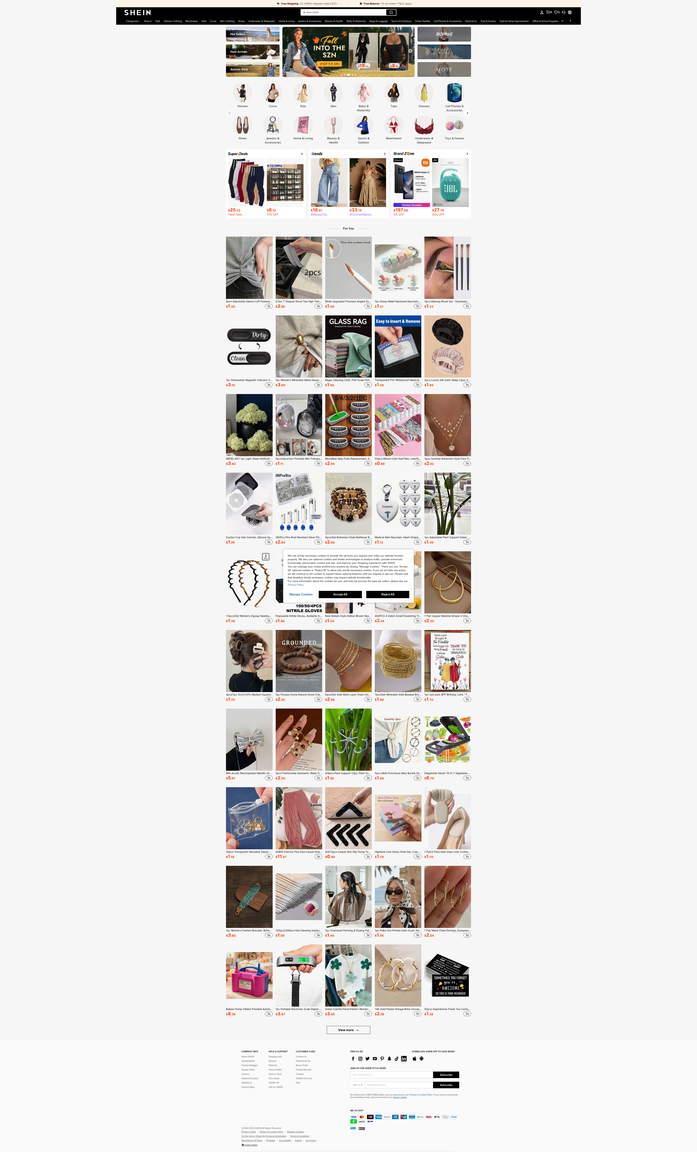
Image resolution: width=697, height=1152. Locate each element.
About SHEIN (247, 1056)
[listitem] (249, 273)
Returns (272, 1061)
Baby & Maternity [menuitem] (356, 21)
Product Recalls (303, 1069)
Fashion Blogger (249, 1065)
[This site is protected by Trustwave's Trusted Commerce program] (353, 1128)
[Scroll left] (566, 21)
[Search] (391, 12)
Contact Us (301, 1056)
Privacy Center (248, 1132)
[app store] (414, 1060)
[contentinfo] (404, 1119)
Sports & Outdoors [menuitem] (401, 21)
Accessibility (285, 1140)
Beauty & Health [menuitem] (334, 21)
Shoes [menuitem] (241, 21)
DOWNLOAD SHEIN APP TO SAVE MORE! (433, 1051)
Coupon (300, 1074)
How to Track (275, 1074)
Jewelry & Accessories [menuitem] (309, 21)
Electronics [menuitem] (471, 21)
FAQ (298, 1083)
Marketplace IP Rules (251, 1140)
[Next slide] (410, 51)
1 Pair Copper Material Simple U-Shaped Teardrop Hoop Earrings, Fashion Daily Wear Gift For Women (447, 615)
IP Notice (270, 1140)
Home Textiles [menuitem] (422, 21)
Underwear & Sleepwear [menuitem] (261, 21)
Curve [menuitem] (213, 21)
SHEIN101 (246, 1083)
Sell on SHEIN (276, 1087)
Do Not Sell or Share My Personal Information (263, 1136)
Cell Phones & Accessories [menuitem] (448, 21)
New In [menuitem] (148, 21)
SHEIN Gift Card (304, 1078)
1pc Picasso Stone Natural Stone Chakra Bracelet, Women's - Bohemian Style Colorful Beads (299, 694)
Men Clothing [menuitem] (227, 21)
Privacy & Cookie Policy (421, 1095)
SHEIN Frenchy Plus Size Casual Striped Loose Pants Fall (299, 851)
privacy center (400, 1097)
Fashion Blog (247, 1087)
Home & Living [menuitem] (286, 21)
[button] (563, 12)
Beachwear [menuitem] (192, 21)
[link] (232, 3)
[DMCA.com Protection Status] (361, 1128)
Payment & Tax (303, 1061)
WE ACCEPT (356, 1111)
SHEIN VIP (274, 1083)
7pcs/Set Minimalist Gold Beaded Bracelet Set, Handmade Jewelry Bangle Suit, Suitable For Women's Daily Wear (398, 694)
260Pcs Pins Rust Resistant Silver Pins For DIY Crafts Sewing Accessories (299, 537)
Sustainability (248, 1061)
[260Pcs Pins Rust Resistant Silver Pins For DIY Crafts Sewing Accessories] (299, 504)
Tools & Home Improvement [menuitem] (514, 21)
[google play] (421, 1060)
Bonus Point (302, 1065)
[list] (379, 1058)
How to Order (275, 1069)
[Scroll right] (570, 21)
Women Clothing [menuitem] (173, 21)
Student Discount (249, 1078)
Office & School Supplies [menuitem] (545, 21)
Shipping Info (275, 1056)
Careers (245, 1074)
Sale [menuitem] (157, 21)
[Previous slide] (286, 51)
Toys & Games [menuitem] (488, 21)
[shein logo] (137, 12)
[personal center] (542, 12)
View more (346, 1030)
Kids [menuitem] (204, 21)
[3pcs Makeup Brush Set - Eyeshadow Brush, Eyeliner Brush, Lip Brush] (447, 268)
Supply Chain (248, 1069)
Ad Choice (310, 1140)
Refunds (273, 1065)
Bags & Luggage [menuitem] (379, 21)
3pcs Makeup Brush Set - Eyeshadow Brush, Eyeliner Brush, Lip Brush (447, 301)
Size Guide (274, 1078)
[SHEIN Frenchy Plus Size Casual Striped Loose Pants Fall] (299, 818)
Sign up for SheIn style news (368, 1068)
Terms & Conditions (299, 1136)
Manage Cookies (295, 1132)
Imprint (298, 1140)
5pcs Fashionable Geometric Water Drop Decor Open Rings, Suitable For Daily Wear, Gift (299, 773)
